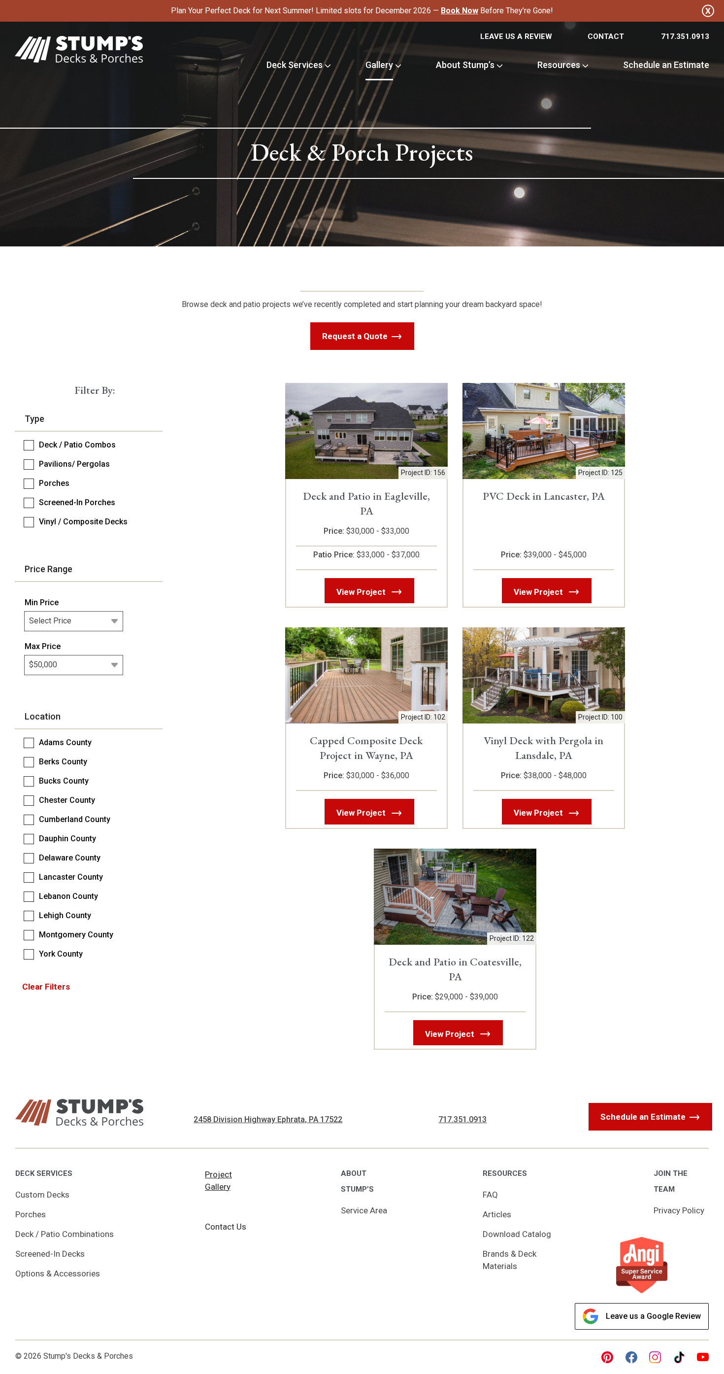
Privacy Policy (679, 1210)
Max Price (43, 646)
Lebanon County (68, 896)
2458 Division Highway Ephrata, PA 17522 (268, 1119)
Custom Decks (42, 1195)
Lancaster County (71, 877)
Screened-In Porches (77, 502)
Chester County (67, 800)
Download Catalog (517, 1234)
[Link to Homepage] (79, 51)
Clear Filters (46, 987)
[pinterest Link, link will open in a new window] (607, 1357)
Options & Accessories (57, 1273)
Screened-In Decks (50, 1254)
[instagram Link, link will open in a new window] (655, 1357)
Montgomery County (76, 934)
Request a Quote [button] (355, 336)
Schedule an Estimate (666, 65)
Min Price (42, 602)
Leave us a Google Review (653, 1316)
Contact (606, 36)
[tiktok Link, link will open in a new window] (679, 1357)
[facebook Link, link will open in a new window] (631, 1357)
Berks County (63, 761)
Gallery (379, 65)
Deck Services (294, 65)
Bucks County (64, 781)
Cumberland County (74, 819)
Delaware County (69, 857)
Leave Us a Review (516, 36)
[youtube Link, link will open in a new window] (703, 1357)
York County (61, 954)
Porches (54, 483)
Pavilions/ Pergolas (74, 464)
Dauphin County (67, 838)
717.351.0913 (685, 36)
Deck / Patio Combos (77, 444)
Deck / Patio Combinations (64, 1234)
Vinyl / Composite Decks (83, 521)
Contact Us (225, 1227)
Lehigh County (65, 915)
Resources (558, 65)
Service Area (364, 1210)
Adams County (65, 742)
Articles (497, 1214)
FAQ (490, 1195)
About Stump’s (465, 65)
